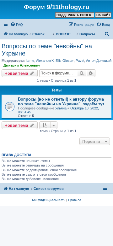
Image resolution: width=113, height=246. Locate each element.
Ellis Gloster (65, 60)
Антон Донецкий (98, 60)
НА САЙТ (103, 15)
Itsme (30, 60)
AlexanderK (45, 60)
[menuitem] (16, 24)
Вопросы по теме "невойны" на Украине (47, 50)
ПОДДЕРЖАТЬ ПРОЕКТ (74, 15)
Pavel (80, 60)
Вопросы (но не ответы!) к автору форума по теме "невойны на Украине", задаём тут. (61, 101)
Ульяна (61, 108)
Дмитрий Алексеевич (21, 65)
